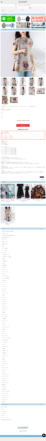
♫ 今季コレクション (5, 233)
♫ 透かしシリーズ (5, 241)
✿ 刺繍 (4, 329)
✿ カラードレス (5, 382)
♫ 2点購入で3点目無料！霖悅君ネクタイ (8, 235)
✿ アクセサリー (5, 346)
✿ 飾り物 (4, 280)
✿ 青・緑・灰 (5, 380)
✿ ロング (4, 325)
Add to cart (23, 125)
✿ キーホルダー (5, 354)
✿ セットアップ (5, 271)
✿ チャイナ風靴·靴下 (6, 278)
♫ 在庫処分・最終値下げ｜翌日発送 (7, 231)
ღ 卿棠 (4, 258)
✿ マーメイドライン (6, 327)
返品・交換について (5, 406)
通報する (42, 179)
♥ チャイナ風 (4, 252)
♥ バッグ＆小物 (4, 342)
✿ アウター (4, 290)
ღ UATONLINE (5, 316)
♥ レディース (4, 297)
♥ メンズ (3, 284)
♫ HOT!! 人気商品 (4, 248)
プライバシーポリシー (6, 417)
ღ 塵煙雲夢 (4, 265)
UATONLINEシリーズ (10, 11)
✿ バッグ (4, 344)
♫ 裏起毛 (3, 401)
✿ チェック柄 (5, 335)
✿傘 (3, 365)
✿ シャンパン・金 (5, 378)
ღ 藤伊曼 (4, 318)
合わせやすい (4, 11)
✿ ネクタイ (4, 361)
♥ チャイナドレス (4, 320)
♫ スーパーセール (5, 250)
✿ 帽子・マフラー (5, 350)
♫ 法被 (3, 246)
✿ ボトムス (4, 273)
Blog (3, 409)
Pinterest (3, 415)
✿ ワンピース (5, 269)
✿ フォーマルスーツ (6, 395)
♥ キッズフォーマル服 (5, 391)
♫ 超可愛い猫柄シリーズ (6, 237)
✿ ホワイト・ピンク (6, 374)
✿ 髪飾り (4, 348)
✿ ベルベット (5, 333)
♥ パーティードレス (5, 367)
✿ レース (4, 331)
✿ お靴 (4, 295)
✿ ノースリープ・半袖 (6, 337)
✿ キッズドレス (5, 393)
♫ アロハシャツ (4, 239)
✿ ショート (4, 322)
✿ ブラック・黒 (5, 376)
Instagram (4, 413)
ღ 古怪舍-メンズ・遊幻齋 (7, 256)
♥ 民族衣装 (3, 384)
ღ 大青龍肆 (4, 261)
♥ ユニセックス (4, 314)
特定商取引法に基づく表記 (6, 419)
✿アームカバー (5, 363)
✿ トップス (4, 267)
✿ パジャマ (4, 282)
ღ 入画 (4, 263)
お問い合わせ (4, 411)
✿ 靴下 (4, 359)
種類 (1, 112)
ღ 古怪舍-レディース (6, 254)
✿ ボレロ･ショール (6, 397)
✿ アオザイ (4, 386)
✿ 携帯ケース (5, 352)
